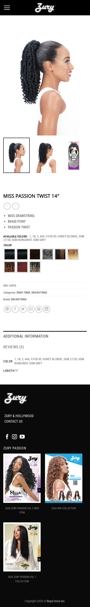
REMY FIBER (23, 292)
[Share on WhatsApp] (7, 309)
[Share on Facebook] (15, 309)
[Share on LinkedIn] (46, 309)
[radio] (9, 254)
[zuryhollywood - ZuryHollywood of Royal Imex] (45, 8)
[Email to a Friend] (31, 309)
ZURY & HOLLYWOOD (19, 416)
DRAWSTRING (39, 292)
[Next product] (7, 206)
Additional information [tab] (25, 336)
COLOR (8, 245)
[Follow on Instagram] (14, 437)
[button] (6, 7)
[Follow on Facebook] (7, 437)
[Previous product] (15, 206)
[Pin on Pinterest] (38, 309)
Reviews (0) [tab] (13, 347)
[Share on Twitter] (23, 309)
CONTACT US (13, 421)
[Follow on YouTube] (22, 437)
